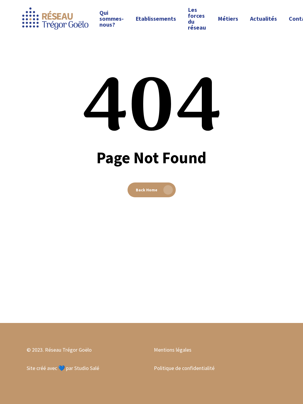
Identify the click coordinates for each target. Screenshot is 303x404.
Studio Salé (86, 368)
